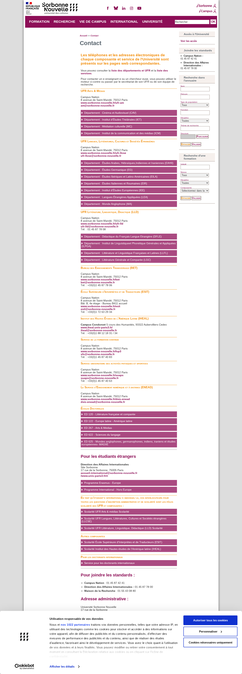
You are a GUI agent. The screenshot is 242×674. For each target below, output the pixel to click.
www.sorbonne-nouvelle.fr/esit (100, 306)
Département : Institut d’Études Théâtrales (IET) (113, 119)
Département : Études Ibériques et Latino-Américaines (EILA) (120, 176)
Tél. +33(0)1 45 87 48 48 (110, 490)
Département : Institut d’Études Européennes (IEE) (114, 190)
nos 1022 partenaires (75, 624)
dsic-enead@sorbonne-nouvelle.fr (103, 402)
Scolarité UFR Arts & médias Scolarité (106, 511)
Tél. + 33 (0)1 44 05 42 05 (121, 543)
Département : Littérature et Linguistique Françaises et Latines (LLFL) (126, 253)
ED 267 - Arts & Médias (98, 428)
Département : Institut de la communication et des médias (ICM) (122, 133)
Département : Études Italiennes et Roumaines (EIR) (115, 183)
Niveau (184, 172)
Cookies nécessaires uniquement (210, 642)
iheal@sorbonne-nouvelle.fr (99, 330)
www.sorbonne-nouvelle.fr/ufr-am (102, 102)
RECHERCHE (64, 21)
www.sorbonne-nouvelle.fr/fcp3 (101, 351)
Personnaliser (208, 631)
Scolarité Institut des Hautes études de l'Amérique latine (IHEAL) (122, 549)
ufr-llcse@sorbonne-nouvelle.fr (101, 155)
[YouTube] (139, 9)
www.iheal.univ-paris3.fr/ (96, 327)
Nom (183, 86)
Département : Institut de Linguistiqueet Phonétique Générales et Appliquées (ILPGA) (128, 245)
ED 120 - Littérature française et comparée (109, 414)
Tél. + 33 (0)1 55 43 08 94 (119, 564)
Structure (184, 133)
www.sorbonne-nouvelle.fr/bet (100, 279)
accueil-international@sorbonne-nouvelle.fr (109, 473)
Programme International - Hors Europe (108, 489)
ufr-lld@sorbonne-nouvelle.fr (99, 226)
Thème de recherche (190, 125)
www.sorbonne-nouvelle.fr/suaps (102, 375)
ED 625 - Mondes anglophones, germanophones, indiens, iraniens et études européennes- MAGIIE (128, 443)
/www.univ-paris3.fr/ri (94, 475)
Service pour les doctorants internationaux (109, 563)
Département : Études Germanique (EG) (108, 169)
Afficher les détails (62, 666)
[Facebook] (108, 9)
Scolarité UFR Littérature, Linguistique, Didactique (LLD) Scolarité (123, 528)
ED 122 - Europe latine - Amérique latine (108, 421)
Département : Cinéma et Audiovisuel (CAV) (110, 112)
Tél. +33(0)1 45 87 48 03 (108, 484)
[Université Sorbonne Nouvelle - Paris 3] (51, 8)
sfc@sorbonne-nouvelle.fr (98, 354)
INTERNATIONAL (124, 21)
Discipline (185, 118)
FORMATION (39, 21)
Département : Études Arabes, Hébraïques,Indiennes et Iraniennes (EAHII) (128, 163)
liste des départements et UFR (130, 70)
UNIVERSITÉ (152, 21)
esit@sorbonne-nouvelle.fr (98, 309)
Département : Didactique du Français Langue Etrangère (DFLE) (123, 236)
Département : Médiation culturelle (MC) (108, 126)
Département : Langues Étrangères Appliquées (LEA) (116, 197)
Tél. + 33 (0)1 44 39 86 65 (121, 550)
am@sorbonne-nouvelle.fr (97, 105)
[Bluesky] (116, 9)
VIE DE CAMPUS (92, 21)
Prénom (184, 94)
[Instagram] (131, 9)
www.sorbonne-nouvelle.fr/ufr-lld (102, 223)
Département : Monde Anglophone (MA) (108, 204)
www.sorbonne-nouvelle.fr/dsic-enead (105, 399)
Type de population (189, 102)
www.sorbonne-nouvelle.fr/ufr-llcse (103, 153)
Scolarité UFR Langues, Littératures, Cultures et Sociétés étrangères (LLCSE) (123, 520)
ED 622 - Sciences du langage (102, 434)
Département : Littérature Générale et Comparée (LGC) (117, 259)
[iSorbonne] (206, 6)
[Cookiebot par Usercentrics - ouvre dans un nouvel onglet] (24, 666)
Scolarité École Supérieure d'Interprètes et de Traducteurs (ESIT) (123, 542)
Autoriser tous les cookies (210, 620)
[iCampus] (206, 11)
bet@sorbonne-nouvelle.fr (98, 282)
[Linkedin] (123, 9)
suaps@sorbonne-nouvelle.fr (100, 378)
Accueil (83, 35)
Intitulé (183, 164)
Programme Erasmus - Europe (102, 482)
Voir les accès (189, 41)
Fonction (184, 110)
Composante (186, 188)
